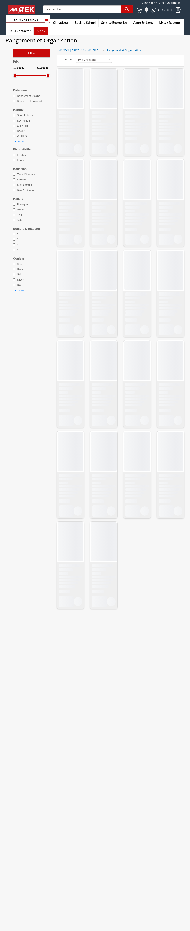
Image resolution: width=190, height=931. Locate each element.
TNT (19, 214)
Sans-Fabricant (26, 115)
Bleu (19, 284)
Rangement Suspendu (30, 100)
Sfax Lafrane (24, 184)
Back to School (85, 23)
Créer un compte (169, 2)
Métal (20, 209)
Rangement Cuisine (28, 95)
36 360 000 (164, 10)
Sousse (21, 179)
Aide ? (41, 31)
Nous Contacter (19, 31)
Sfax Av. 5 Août (26, 189)
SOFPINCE (23, 120)
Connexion (148, 2)
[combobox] (88, 9)
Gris (19, 274)
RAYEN (21, 131)
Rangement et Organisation (124, 50)
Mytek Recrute (169, 23)
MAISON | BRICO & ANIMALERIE (78, 50)
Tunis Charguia (26, 174)
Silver (20, 279)
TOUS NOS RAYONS (26, 20)
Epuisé (21, 160)
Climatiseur (61, 23)
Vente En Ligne (143, 23)
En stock (22, 154)
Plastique (22, 204)
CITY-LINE (23, 125)
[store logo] (24, 9)
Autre (20, 219)
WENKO (22, 136)
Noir (19, 264)
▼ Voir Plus (19, 142)
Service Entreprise (114, 23)
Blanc (20, 269)
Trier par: (67, 59)
